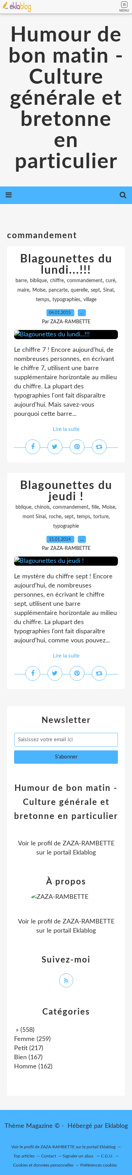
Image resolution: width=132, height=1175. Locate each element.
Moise (108, 507)
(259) (32, 1039)
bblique (23, 507)
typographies (66, 299)
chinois (42, 507)
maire (23, 290)
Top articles (23, 1156)
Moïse (38, 290)
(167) (28, 1057)
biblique (38, 280)
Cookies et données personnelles (43, 1165)
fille (95, 507)
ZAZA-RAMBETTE (88, 843)
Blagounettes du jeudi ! (66, 491)
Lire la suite (66, 429)
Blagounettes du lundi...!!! (66, 264)
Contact (48, 1156)
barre (21, 280)
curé (110, 280)
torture (100, 516)
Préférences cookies (98, 1165)
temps (42, 299)
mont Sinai (34, 516)
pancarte (58, 290)
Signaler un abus (78, 1156)
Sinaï (108, 290)
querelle (79, 290)
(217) (28, 1048)
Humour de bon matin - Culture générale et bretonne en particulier (66, 98)
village (89, 299)
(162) (33, 1066)
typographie (66, 526)
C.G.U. (107, 1156)
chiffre (57, 280)
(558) (24, 1030)
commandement (84, 280)
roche (55, 516)
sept (95, 290)
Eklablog (116, 1126)
